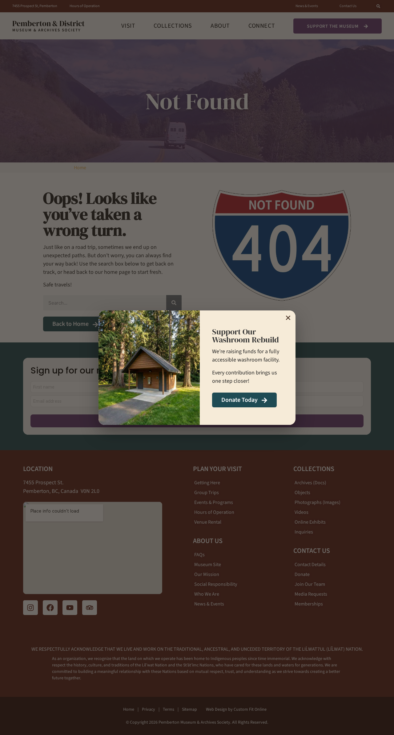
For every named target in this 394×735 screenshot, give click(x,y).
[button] (288, 318)
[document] (197, 367)
